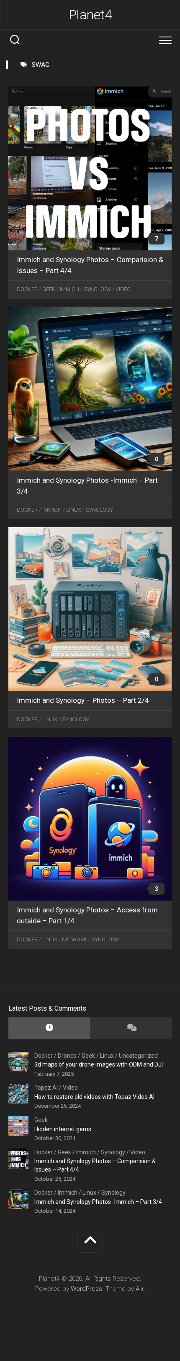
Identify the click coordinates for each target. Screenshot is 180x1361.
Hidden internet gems (62, 1129)
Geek (48, 289)
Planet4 (90, 15)
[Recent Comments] (131, 1028)
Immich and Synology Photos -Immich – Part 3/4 (98, 1201)
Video (123, 289)
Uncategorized (138, 1055)
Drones (67, 1055)
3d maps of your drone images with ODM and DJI (98, 1064)
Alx (140, 1289)
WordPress (86, 1289)
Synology (97, 289)
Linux (73, 510)
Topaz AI (46, 1087)
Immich (69, 289)
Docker (27, 289)
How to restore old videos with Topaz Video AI (94, 1096)
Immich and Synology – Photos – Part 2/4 (83, 700)
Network (74, 939)
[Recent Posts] (49, 1028)
